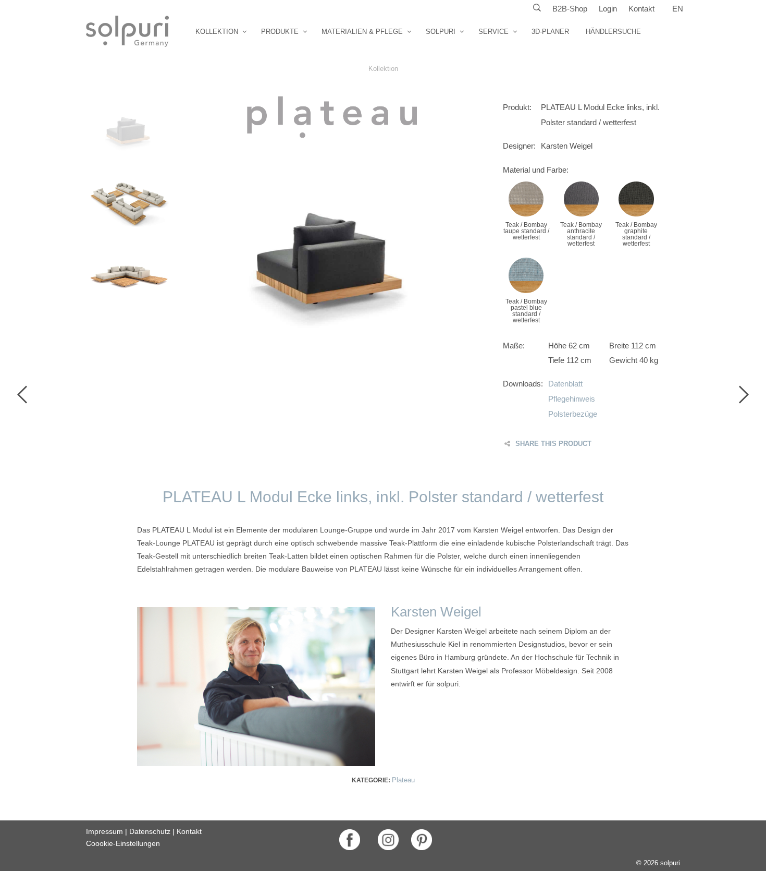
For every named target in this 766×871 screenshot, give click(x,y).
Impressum (104, 831)
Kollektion (216, 31)
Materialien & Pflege (362, 31)
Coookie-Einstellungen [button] (123, 843)
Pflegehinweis (571, 398)
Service (493, 31)
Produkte (280, 31)
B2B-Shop (569, 8)
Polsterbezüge (572, 413)
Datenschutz (149, 831)
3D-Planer (550, 31)
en (677, 8)
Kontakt (641, 8)
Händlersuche (613, 31)
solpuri (440, 31)
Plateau (403, 780)
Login (608, 8)
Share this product (553, 443)
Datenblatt (565, 383)
